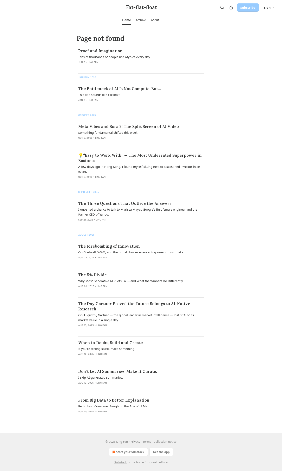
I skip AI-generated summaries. (100, 377)
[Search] (222, 7)
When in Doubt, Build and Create (110, 342)
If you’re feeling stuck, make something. (106, 349)
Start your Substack (130, 452)
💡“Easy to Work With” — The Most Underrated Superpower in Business (140, 158)
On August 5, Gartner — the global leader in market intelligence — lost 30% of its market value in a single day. (136, 317)
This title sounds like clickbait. (99, 95)
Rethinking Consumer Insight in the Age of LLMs (112, 406)
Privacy (135, 442)
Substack (120, 462)
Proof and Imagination (100, 50)
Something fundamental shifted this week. (108, 132)
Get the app (161, 452)
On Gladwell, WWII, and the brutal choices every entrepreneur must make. (131, 252)
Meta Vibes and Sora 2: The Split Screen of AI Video (128, 126)
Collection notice (165, 442)
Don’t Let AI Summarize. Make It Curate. (117, 371)
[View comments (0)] (89, 67)
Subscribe (248, 7)
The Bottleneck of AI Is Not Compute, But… (119, 88)
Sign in (269, 7)
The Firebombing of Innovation (109, 246)
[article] (141, 59)
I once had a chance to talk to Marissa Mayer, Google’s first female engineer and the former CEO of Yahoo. (137, 211)
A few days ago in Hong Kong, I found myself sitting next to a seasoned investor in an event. (139, 169)
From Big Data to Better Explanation (113, 400)
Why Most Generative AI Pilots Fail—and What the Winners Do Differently (130, 281)
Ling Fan (93, 62)
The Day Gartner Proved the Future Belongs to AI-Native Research (134, 306)
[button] (126, 20)
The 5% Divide (92, 274)
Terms (147, 442)
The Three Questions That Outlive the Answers (124, 203)
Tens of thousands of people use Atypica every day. (114, 57)
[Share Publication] (231, 7)
